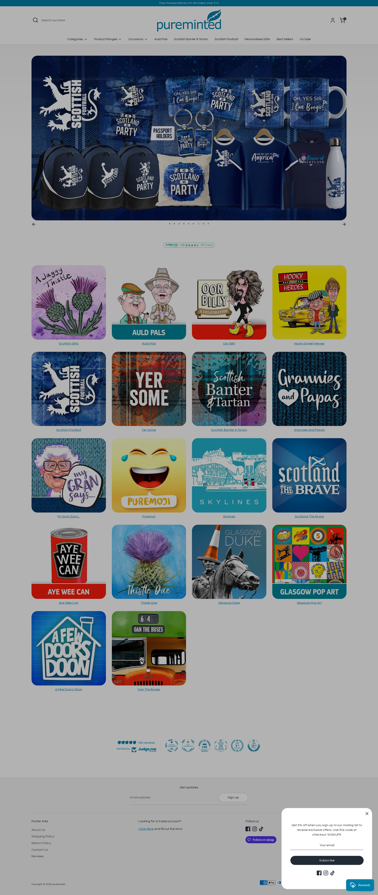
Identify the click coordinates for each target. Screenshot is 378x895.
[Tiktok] (332, 873)
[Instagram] (325, 873)
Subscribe (327, 860)
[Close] (367, 813)
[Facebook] (319, 873)
